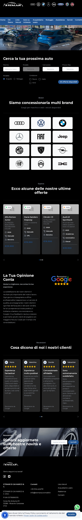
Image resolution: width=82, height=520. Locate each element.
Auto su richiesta (26, 21)
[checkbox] (30, 79)
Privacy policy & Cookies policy (36, 516)
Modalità (6, 76)
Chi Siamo (10, 21)
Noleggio (49, 20)
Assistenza (60, 20)
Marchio (6, 65)
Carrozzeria (46, 65)
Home (2, 20)
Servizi (70, 20)
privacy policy (69, 449)
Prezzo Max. (66, 65)
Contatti (78, 20)
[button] (5, 515)
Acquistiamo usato (38, 21)
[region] (41, 232)
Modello (25, 65)
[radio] (4, 79)
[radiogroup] (13, 79)
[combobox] (11, 69)
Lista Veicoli (18, 21)
